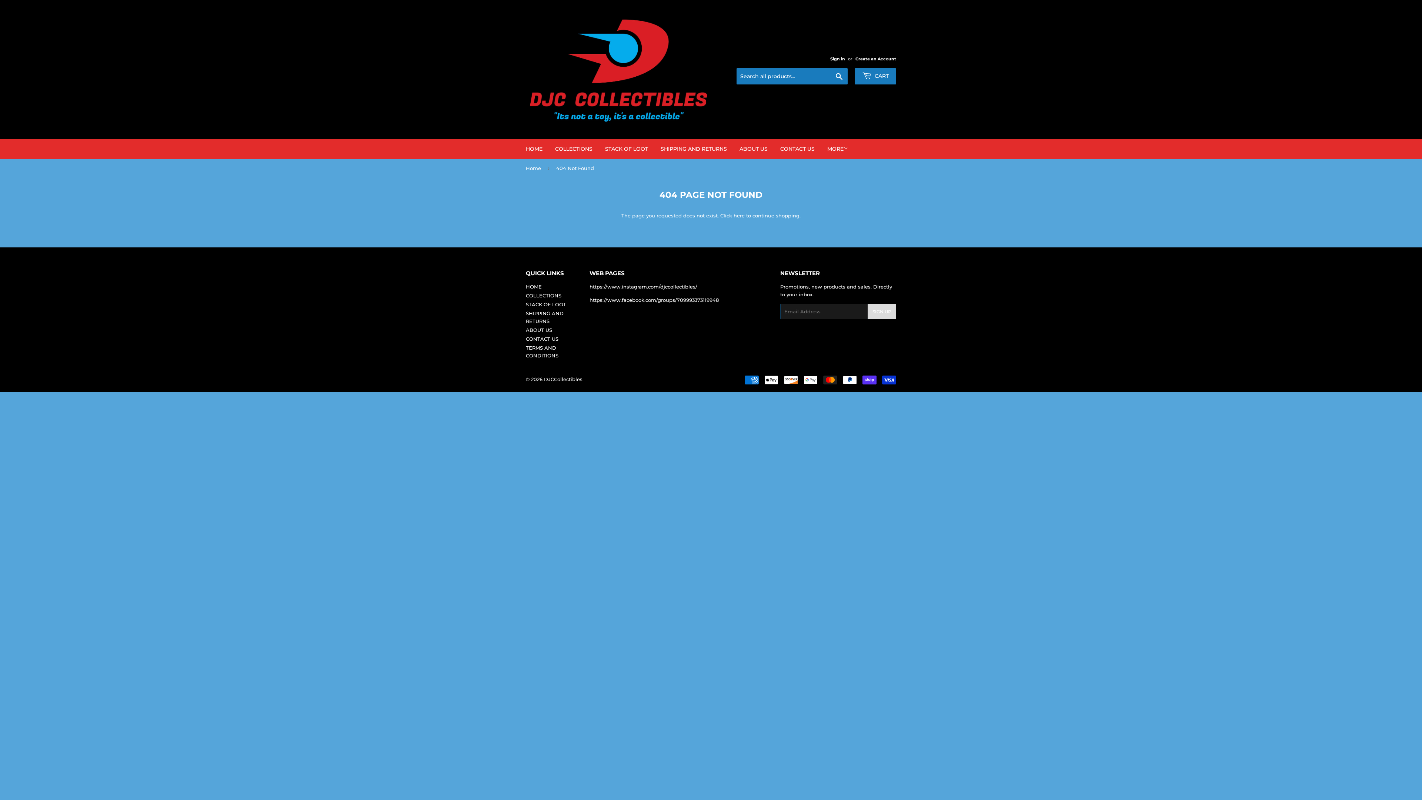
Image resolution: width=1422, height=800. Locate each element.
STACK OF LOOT (626, 149)
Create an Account (875, 58)
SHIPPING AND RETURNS (694, 149)
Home (533, 168)
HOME (534, 149)
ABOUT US (754, 149)
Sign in (837, 58)
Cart (881, 76)
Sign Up (881, 311)
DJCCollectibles (563, 379)
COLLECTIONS (573, 149)
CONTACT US (797, 149)
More (835, 149)
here (739, 216)
